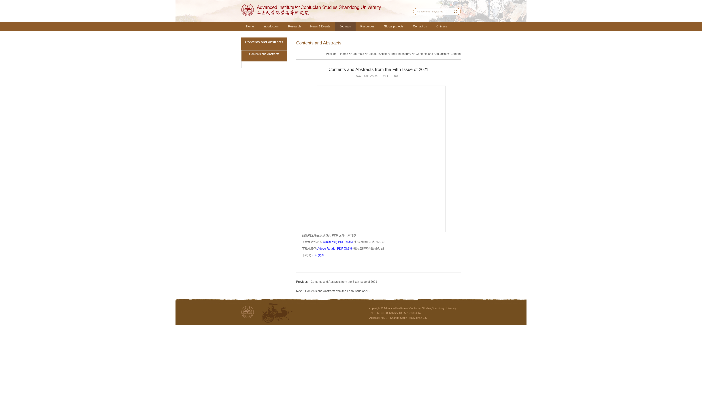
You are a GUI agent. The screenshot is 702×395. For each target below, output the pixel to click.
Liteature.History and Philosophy (390, 53)
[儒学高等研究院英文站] (311, 9)
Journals (345, 26)
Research (294, 26)
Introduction (271, 26)
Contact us (420, 26)
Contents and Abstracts (264, 54)
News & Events (320, 26)
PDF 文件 (318, 255)
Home (250, 26)
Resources (367, 26)
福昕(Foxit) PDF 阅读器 (338, 242)
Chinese (441, 26)
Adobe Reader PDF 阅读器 (335, 248)
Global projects (393, 26)
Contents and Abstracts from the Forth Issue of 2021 (338, 291)
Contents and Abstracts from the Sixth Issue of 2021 (344, 281)
